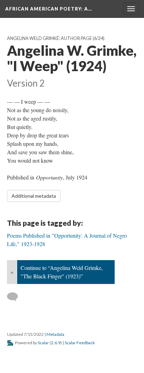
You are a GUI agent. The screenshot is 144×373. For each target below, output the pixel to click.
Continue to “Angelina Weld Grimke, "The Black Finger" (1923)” (62, 272)
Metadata (55, 334)
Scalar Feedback (80, 342)
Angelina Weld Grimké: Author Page (49, 38)
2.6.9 (55, 342)
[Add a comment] (15, 296)
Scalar (43, 342)
